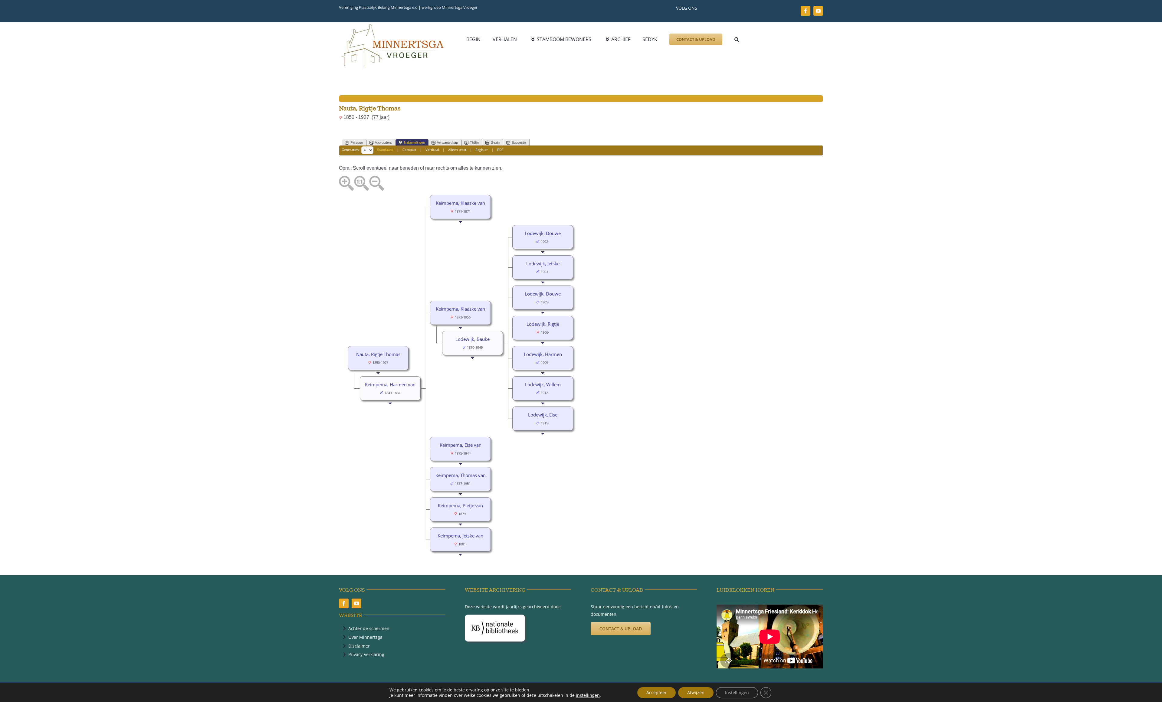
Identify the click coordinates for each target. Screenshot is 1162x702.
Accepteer (656, 692)
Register (481, 150)
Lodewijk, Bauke (472, 339)
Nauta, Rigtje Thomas (378, 354)
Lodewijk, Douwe (543, 233)
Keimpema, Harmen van (390, 384)
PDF (500, 150)
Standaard (385, 150)
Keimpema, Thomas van (460, 475)
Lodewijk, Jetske (543, 263)
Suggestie (519, 142)
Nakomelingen (414, 142)
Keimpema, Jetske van (460, 536)
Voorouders (383, 142)
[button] (736, 39)
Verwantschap (447, 142)
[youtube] (818, 11)
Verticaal (432, 150)
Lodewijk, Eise (542, 415)
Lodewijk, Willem (543, 384)
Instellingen (737, 692)
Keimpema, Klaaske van (460, 203)
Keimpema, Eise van (460, 445)
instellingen (588, 695)
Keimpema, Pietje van (460, 505)
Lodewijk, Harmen (543, 354)
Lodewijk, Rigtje (543, 324)
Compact (409, 150)
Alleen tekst (457, 150)
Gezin (495, 142)
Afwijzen (695, 692)
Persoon (356, 142)
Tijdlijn (474, 142)
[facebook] (805, 11)
